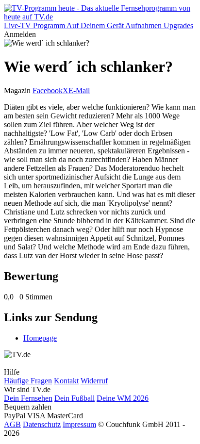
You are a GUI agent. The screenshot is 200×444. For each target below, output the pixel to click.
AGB (12, 424)
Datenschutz (42, 424)
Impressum (79, 424)
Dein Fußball (74, 398)
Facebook (48, 90)
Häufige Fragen (28, 381)
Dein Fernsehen (28, 398)
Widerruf (94, 381)
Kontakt (66, 381)
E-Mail (79, 90)
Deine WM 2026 (123, 398)
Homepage (40, 338)
